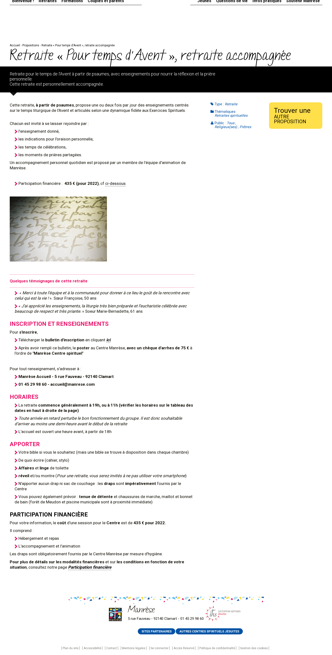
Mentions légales (133, 648)
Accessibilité (92, 648)
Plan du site (71, 648)
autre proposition (292, 115)
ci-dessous (115, 183)
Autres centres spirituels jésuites (209, 631)
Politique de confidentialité (217, 648)
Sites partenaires (156, 631)
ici (108, 339)
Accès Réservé (184, 648)
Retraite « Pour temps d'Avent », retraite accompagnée (78, 45)
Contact (111, 648)
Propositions (30, 45)
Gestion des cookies (254, 648)
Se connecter (159, 648)
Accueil (15, 45)
